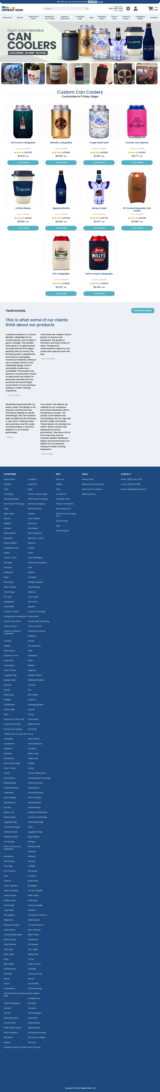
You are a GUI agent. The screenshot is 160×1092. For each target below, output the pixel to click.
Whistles (32, 910)
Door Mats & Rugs (12, 763)
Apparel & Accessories (64, 18)
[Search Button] (87, 8)
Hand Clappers (11, 1032)
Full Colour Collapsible (23, 142)
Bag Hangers (34, 836)
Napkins (7, 523)
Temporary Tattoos (37, 631)
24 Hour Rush (62, 521)
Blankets (8, 685)
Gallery (59, 484)
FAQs (58, 489)
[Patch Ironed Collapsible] (99, 253)
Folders (31, 763)
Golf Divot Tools (35, 973)
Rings (6, 959)
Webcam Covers (36, 538)
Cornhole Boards (35, 792)
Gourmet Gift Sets (12, 724)
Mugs (6, 577)
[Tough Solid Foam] (99, 121)
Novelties (154, 18)
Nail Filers (32, 1003)
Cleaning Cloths (35, 783)
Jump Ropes (9, 929)
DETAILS (100, 2)
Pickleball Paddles (36, 680)
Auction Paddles (35, 905)
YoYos (31, 959)
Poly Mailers (33, 528)
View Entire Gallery (143, 310)
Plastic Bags (9, 709)
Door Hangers (10, 797)
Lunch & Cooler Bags (37, 817)
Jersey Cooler (99, 208)
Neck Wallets (34, 993)
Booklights (32, 885)
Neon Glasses (34, 929)
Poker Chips (33, 895)
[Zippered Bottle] (61, 187)
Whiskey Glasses (35, 582)
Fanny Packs (9, 778)
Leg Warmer (9, 743)
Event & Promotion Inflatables (12, 847)
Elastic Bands (34, 1022)
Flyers (30, 660)
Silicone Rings (34, 807)
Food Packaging (35, 557)
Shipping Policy (88, 494)
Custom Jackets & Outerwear (12, 632)
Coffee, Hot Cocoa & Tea (15, 734)
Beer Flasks (9, 964)
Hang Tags (9, 694)
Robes (7, 552)
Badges (7, 699)
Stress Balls (9, 606)
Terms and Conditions (92, 489)
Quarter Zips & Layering (38, 621)
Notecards (9, 660)
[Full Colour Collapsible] (23, 121)
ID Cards (8, 596)
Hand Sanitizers (35, 743)
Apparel (31, 606)
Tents (30, 827)
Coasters (32, 479)
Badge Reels (9, 680)
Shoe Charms (10, 670)
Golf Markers (9, 988)
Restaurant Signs (11, 925)
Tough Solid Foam (99, 142)
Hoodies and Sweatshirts (15, 616)
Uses (58, 525)
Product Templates (64, 503)
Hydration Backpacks (37, 812)
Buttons (31, 572)
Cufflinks (32, 866)
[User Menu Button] (128, 8)
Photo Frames (34, 1047)
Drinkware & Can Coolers (49, 18)
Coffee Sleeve (23, 208)
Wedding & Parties (102, 18)
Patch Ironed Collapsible (99, 273)
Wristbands (9, 758)
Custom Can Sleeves (137, 142)
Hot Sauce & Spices (13, 729)
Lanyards (8, 567)
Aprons (7, 518)
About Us (60, 479)
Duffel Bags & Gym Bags (39, 778)
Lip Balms (8, 748)
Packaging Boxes (35, 704)
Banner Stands (34, 508)
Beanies (7, 528)
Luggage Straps (35, 831)
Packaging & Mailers (140, 18)
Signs (91, 18)
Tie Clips (7, 807)
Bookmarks (33, 880)
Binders (31, 665)
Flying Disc (8, 538)
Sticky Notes (9, 650)
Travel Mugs (9, 592)
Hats (6, 489)
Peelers (7, 1042)
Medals (7, 645)
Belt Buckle (33, 694)
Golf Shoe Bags (35, 988)
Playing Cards (34, 846)
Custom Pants (10, 626)
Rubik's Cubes (34, 964)
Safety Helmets (11, 890)
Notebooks (33, 939)
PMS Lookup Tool (63, 508)
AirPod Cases (10, 895)
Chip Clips (8, 949)
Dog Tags (8, 866)
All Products (7, 18)
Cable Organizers (12, 1003)
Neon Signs (9, 513)
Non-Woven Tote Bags (14, 503)
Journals (7, 641)
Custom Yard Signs (37, 611)
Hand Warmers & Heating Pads (15, 994)
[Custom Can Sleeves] (137, 121)
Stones (31, 978)
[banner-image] (80, 23)
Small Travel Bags (12, 827)
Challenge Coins (11, 547)
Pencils (7, 689)
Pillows (7, 978)
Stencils (7, 1008)
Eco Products (10, 871)
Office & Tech (114, 18)
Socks (30, 552)
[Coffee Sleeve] (23, 187)
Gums (30, 734)
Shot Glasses (34, 518)
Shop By (20, 18)
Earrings (31, 841)
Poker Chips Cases (12, 1027)
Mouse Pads (9, 479)
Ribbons (31, 543)
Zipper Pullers (34, 1027)
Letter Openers (11, 885)
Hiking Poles (33, 954)
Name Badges (34, 1013)
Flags (6, 508)
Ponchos (32, 876)
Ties (29, 689)
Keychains (32, 523)
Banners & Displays (37, 503)
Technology (9, 861)
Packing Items (10, 533)
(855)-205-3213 (135, 479)
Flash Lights (9, 954)
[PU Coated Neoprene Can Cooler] (137, 187)
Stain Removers (11, 1018)
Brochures (32, 871)
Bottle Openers (35, 533)
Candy (31, 714)
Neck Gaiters (34, 738)
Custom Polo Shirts (12, 621)
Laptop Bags (9, 817)
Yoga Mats (9, 910)
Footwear (32, 1008)
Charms (7, 880)
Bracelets (8, 1037)
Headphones (34, 998)
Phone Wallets (10, 543)
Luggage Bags (10, 822)
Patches (7, 484)
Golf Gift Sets (10, 1022)
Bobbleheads (10, 783)
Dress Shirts (33, 616)
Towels (31, 547)
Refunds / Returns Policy (93, 484)
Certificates (9, 704)
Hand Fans (33, 601)
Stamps (31, 861)
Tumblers (32, 577)
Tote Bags (8, 494)
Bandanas (8, 856)
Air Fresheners (34, 645)
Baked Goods (34, 724)
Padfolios (32, 636)
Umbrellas (8, 738)
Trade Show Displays (37, 562)
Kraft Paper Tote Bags (38, 499)
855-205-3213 (116, 8)
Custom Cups (10, 557)
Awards (31, 709)
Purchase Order (63, 499)
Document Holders (36, 1037)
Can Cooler (33, 596)
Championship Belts (13, 934)
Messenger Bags (35, 822)
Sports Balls (33, 983)
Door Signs (33, 949)
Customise (23, 162)
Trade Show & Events (33, 18)
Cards (31, 768)
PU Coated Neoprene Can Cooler (137, 209)
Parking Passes (34, 802)
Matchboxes (33, 787)
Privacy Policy (88, 479)
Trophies (32, 699)
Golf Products (10, 968)
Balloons (32, 592)
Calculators (9, 665)
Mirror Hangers (34, 797)
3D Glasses (33, 944)
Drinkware (8, 572)
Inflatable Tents (11, 836)
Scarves (31, 685)
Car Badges (9, 841)
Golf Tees (8, 973)
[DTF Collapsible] (61, 253)
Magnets (32, 670)
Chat (121, 10)
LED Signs (8, 562)
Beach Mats (33, 934)
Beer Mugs (8, 582)
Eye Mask (8, 753)
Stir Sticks (32, 748)
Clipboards (33, 758)
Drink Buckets (34, 920)
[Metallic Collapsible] (61, 121)
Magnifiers (8, 920)
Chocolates (33, 719)
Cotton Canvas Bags (37, 494)
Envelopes (32, 655)
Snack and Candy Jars (14, 719)
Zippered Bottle (61, 208)
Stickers (31, 513)
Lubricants (32, 1018)
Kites (6, 876)
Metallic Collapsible (61, 142)
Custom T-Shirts (11, 611)
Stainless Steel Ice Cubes (15, 1047)
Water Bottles (34, 587)
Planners (32, 856)
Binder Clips (33, 753)
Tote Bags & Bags (80, 18)
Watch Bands (10, 944)
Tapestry (32, 851)
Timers (7, 983)
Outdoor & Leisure (126, 18)
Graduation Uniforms (37, 915)
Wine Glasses (10, 587)
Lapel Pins (32, 484)
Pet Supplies (9, 915)
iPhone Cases (10, 939)
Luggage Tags (10, 675)
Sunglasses (9, 601)
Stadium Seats (10, 831)
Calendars (8, 792)
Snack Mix (32, 729)
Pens (30, 567)
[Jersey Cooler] (99, 187)
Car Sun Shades (35, 890)
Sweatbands (10, 802)
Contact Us (61, 494)
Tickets (7, 773)
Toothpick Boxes (11, 787)
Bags (30, 489)
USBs (30, 650)
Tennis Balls (9, 905)
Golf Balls (32, 968)
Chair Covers (10, 768)
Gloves (31, 641)
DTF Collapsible (61, 273)
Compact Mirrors (35, 925)
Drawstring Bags (11, 499)
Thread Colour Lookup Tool (66, 514)
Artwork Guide (62, 530)
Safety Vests (10, 900)
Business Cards (11, 655)
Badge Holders (35, 675)
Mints (6, 714)
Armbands (33, 900)
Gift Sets (32, 1042)
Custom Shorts (35, 626)
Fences (7, 1013)
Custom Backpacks (37, 773)
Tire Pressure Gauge (37, 1032)
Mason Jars (9, 812)
